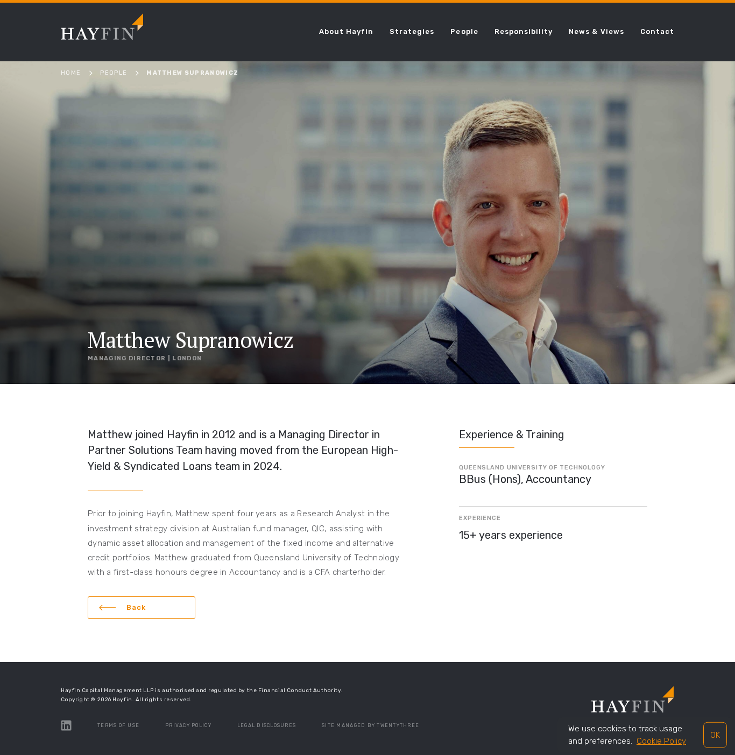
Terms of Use (118, 725)
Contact (657, 31)
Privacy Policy (188, 725)
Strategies (412, 31)
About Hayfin (346, 31)
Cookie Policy (661, 741)
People (464, 31)
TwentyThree (398, 725)
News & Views (596, 31)
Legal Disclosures (266, 725)
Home (71, 72)
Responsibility (523, 31)
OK (715, 734)
